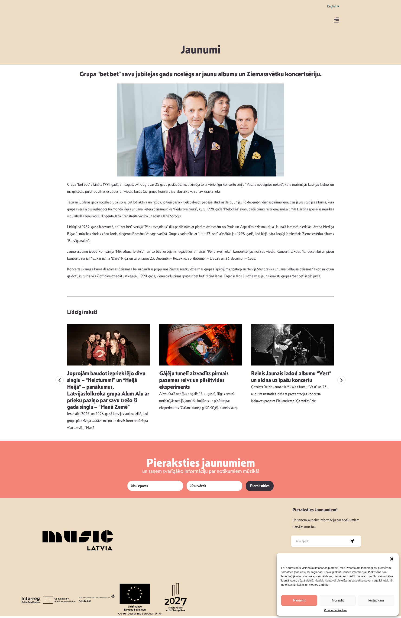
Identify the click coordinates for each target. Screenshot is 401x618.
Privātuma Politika (335, 610)
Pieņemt (299, 600)
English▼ (333, 6)
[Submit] (352, 541)
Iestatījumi (376, 600)
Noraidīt (338, 600)
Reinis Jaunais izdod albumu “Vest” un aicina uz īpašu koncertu (291, 377)
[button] (391, 559)
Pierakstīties (259, 485)
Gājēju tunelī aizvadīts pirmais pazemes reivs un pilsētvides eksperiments (194, 380)
